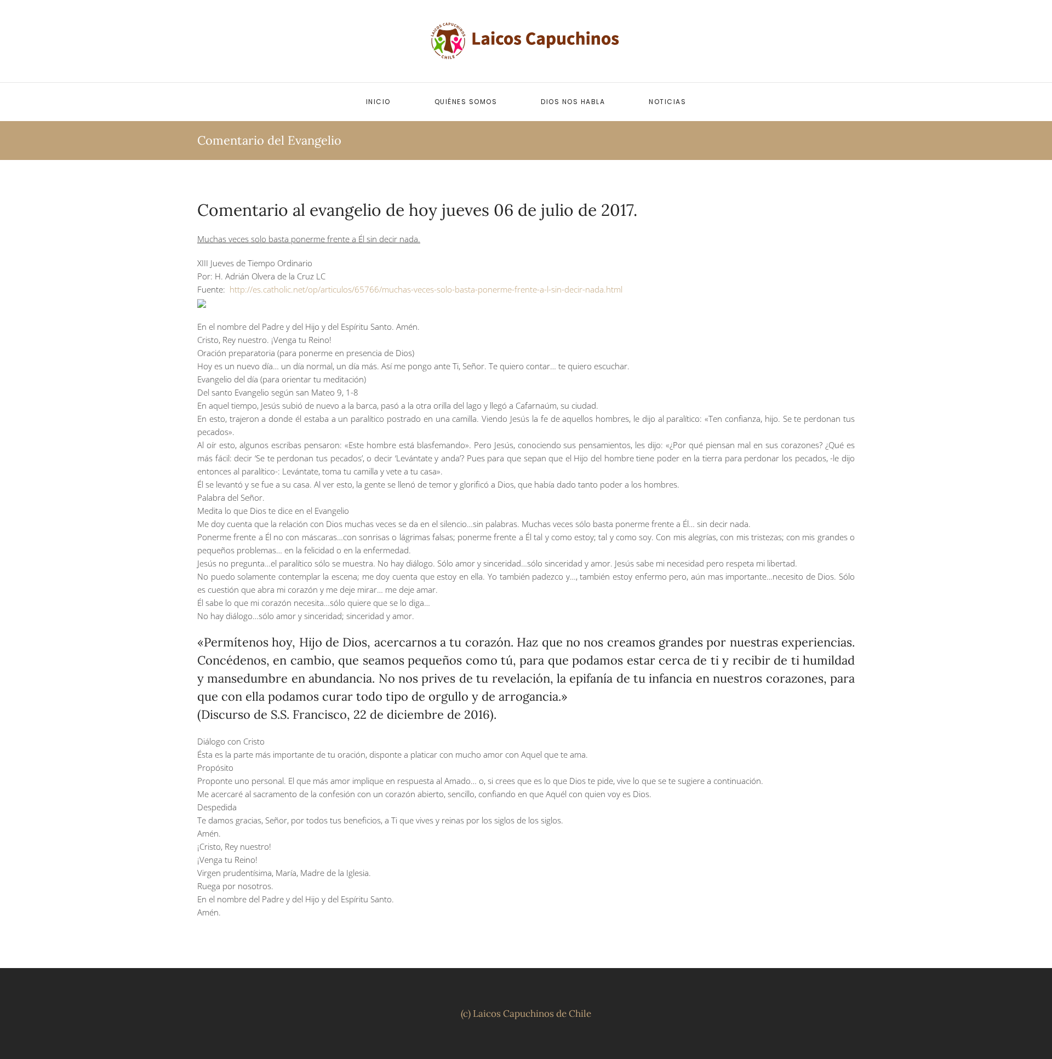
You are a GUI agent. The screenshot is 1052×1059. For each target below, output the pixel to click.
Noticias (667, 101)
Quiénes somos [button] (466, 101)
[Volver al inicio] (526, 41)
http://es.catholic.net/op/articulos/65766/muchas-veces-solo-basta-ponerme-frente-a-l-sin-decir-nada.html (426, 289)
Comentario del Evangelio (269, 140)
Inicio (378, 101)
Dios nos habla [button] (573, 101)
